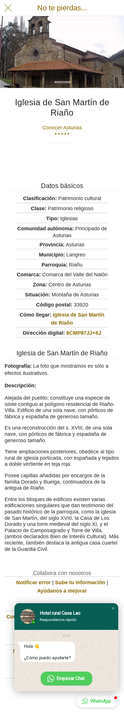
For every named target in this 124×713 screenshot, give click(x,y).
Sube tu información (80, 582)
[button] (113, 608)
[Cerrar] (8, 8)
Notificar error (33, 582)
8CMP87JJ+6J (83, 333)
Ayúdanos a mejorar (62, 591)
